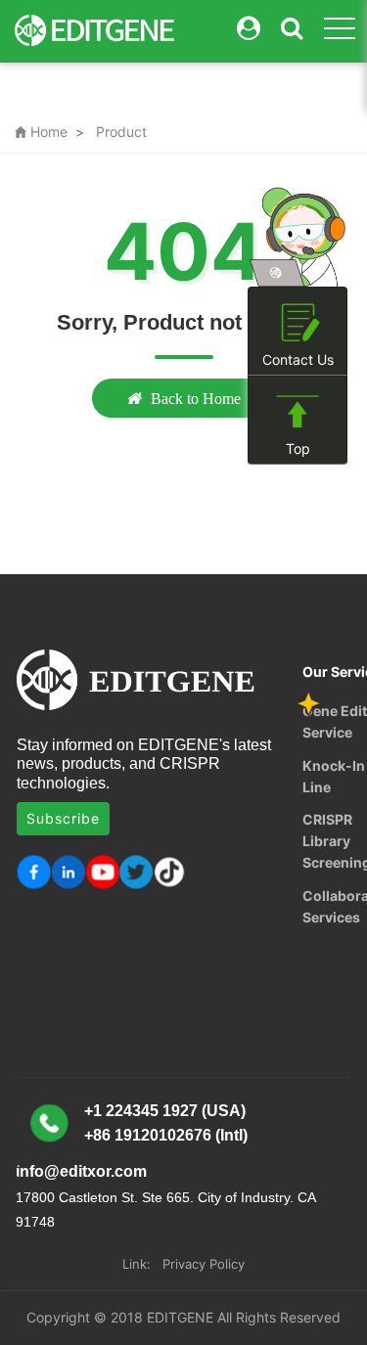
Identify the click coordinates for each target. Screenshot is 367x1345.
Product (121, 131)
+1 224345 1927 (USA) (165, 1110)
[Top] (297, 412)
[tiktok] (171, 872)
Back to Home (196, 398)
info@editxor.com (81, 1171)
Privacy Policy (203, 1264)
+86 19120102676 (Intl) (166, 1135)
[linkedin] (68, 872)
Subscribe (63, 818)
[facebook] (34, 872)
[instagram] (102, 872)
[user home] (248, 29)
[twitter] (136, 872)
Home (41, 131)
